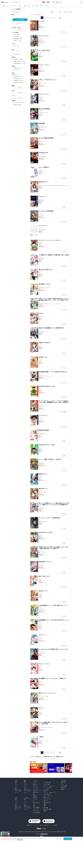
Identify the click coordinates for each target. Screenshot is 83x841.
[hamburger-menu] (81, 2)
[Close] (81, 838)
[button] (53, 825)
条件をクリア (20, 22)
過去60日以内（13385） (18, 82)
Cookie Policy (20, 839)
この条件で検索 (21, 19)
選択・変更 (20, 29)
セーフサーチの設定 (51, 758)
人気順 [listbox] (52, 11)
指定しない (16, 74)
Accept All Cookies (67, 838)
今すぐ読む (64, 411)
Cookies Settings (58, 838)
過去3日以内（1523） (18, 76)
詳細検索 (48, 2)
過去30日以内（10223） (18, 80)
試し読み (64, 31)
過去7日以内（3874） (18, 78)
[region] (41, 839)
